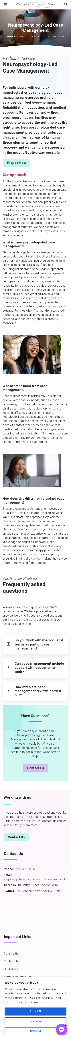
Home (11, 36)
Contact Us (35, 768)
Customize (35, 1021)
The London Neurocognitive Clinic (38, 891)
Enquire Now (16, 163)
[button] (61, 1029)
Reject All (35, 1031)
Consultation (12, 954)
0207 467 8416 (24, 869)
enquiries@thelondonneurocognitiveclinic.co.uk (35, 879)
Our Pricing (11, 969)
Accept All (35, 1011)
